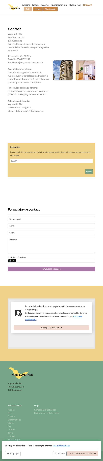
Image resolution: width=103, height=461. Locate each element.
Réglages (14, 453)
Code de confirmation (17, 257)
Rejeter (61, 453)
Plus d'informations (61, 445)
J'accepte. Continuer (50, 328)
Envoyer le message (51, 269)
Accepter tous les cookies (84, 453)
